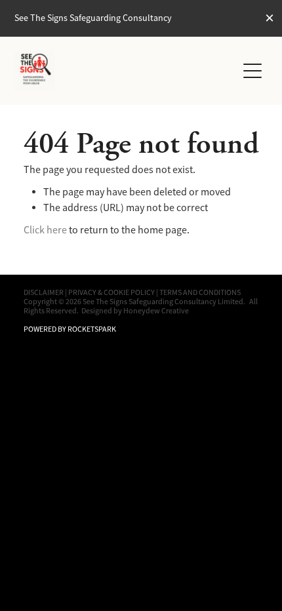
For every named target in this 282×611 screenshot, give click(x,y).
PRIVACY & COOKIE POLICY (111, 292)
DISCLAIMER (44, 292)
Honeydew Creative (156, 311)
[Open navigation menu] (252, 71)
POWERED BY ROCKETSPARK (70, 329)
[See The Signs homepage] (125, 70)
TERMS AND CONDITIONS (200, 292)
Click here (45, 230)
